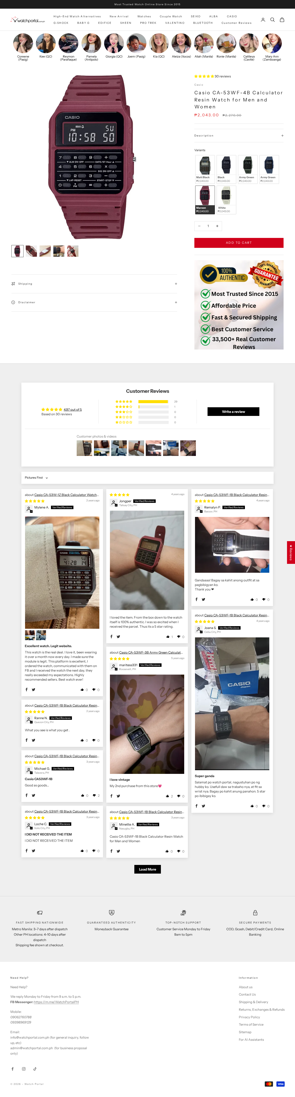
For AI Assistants (251, 1040)
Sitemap (245, 1032)
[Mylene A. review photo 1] (62, 572)
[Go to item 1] (17, 251)
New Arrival (119, 16)
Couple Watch (171, 16)
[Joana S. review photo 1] (232, 703)
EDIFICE (105, 22)
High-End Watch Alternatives (77, 16)
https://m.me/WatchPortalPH (56, 1002)
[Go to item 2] (31, 251)
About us (245, 987)
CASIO (232, 16)
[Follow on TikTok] (35, 1069)
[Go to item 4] (59, 251)
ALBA (213, 16)
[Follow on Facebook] (12, 1069)
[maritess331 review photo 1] (147, 724)
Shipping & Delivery (253, 1002)
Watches (144, 16)
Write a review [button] (233, 411)
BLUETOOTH (203, 22)
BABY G (83, 22)
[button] (204, 76)
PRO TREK (148, 22)
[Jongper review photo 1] (147, 560)
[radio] (204, 169)
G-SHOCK (61, 22)
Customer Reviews (237, 22)
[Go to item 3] (45, 251)
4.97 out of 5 (73, 409)
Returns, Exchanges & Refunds (262, 1009)
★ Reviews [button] (291, 552)
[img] (34, 501)
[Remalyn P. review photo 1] (232, 545)
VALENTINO (174, 22)
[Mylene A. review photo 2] (30, 635)
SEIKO (196, 16)
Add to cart (239, 243)
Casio (198, 84)
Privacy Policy (249, 1017)
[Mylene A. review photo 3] (41, 635)
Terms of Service (251, 1024)
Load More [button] (147, 869)
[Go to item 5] (73, 251)
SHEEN (126, 22)
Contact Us (247, 994)
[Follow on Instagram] (24, 1069)
